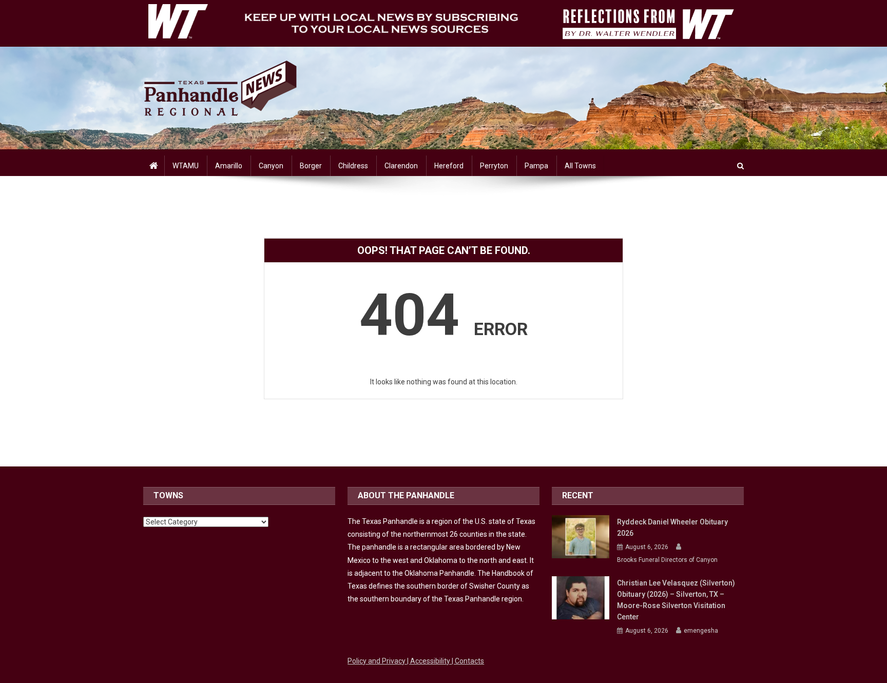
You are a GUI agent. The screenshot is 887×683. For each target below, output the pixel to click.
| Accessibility (429, 661)
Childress (353, 166)
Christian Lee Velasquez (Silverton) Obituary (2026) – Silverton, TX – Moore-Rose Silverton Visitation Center (676, 600)
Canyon (271, 166)
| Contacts (468, 661)
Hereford (449, 166)
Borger (311, 166)
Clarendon (401, 166)
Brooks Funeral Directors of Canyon (667, 559)
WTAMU (185, 166)
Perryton (494, 166)
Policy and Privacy (377, 661)
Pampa (536, 166)
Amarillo (228, 166)
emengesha (701, 630)
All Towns (580, 166)
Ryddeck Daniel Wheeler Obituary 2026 (672, 527)
